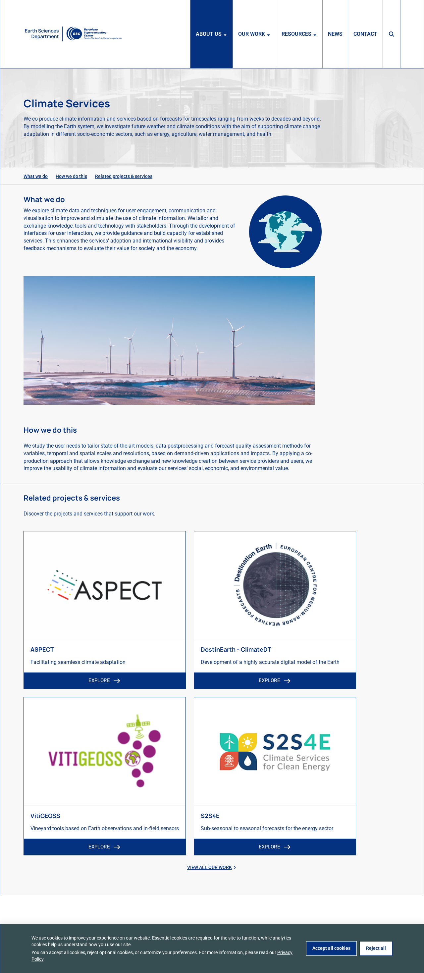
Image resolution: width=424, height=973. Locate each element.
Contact (365, 34)
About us (209, 34)
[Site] (73, 34)
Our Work (251, 34)
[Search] (391, 34)
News (335, 34)
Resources (296, 34)
